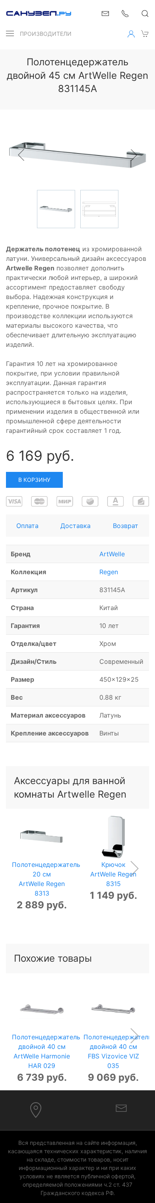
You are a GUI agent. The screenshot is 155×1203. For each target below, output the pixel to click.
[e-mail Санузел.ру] (105, 13)
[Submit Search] (145, 14)
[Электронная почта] (121, 1107)
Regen (108, 572)
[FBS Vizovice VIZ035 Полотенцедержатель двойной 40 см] (113, 1009)
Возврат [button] (125, 526)
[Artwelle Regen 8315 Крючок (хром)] (113, 837)
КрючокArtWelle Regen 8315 (113, 874)
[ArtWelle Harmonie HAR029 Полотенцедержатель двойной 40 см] (41, 1009)
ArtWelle (112, 554)
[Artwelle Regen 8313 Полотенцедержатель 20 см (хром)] (41, 837)
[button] (10, 33)
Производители (46, 33)
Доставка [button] (75, 526)
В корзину (34, 479)
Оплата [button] (27, 526)
